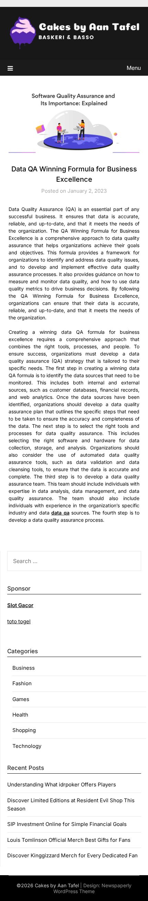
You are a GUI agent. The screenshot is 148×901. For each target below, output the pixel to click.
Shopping (24, 730)
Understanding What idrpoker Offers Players (61, 784)
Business (23, 668)
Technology (26, 746)
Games (20, 699)
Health (20, 714)
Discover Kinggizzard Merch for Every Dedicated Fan (72, 855)
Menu (134, 67)
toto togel (19, 621)
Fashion (22, 683)
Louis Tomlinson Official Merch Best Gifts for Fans (68, 840)
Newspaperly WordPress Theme (92, 888)
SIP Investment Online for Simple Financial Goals (67, 824)
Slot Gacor (20, 605)
